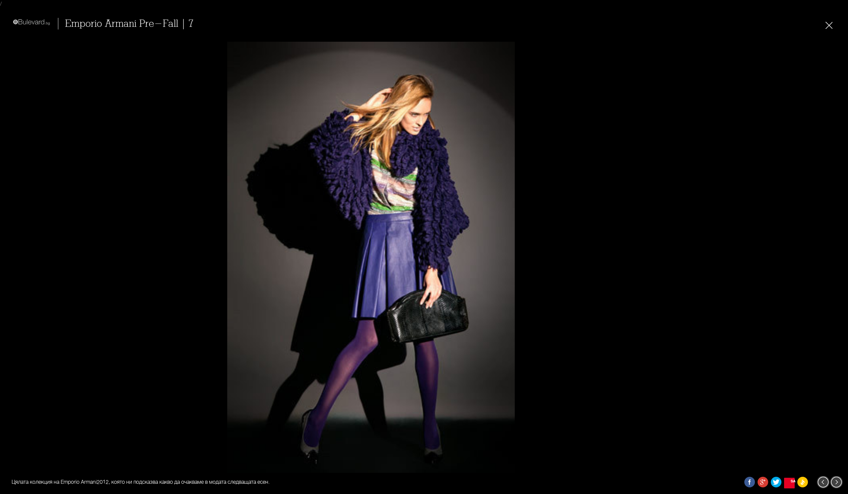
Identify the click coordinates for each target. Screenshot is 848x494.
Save (793, 480)
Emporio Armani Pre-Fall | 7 (129, 23)
